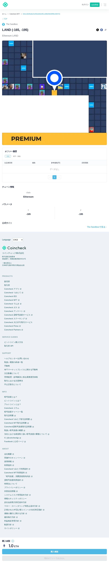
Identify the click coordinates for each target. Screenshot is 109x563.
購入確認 (54, 552)
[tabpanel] (54, 169)
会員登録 (94, 5)
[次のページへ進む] (59, 177)
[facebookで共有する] (101, 30)
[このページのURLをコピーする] (105, 30)
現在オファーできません (54, 558)
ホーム (4, 14)
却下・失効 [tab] (16, 156)
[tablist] (54, 156)
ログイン (85, 5)
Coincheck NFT (15, 14)
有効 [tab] (8, 156)
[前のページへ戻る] (50, 177)
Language (6, 239)
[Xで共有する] (97, 30)
